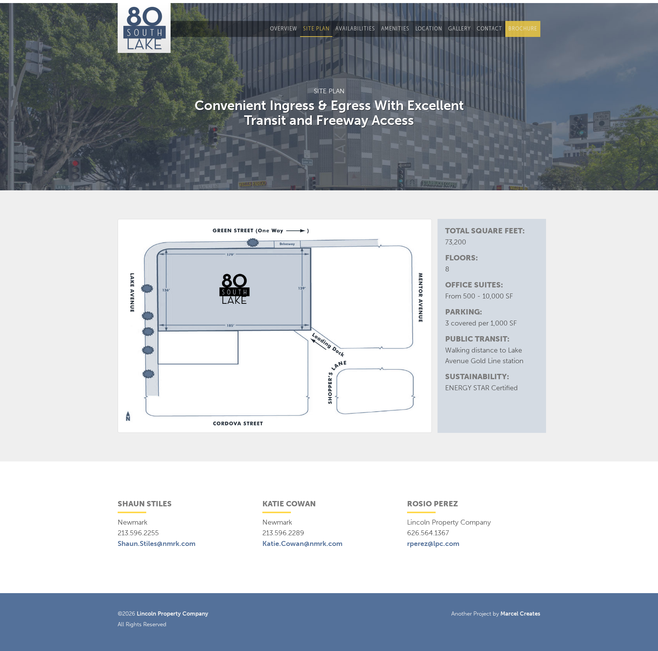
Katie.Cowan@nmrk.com (302, 543)
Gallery (459, 28)
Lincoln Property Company (172, 613)
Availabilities (355, 28)
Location (428, 28)
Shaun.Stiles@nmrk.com (156, 543)
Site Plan (316, 28)
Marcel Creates (520, 613)
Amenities (395, 28)
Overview (283, 28)
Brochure (522, 28)
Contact (489, 28)
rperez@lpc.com (433, 543)
